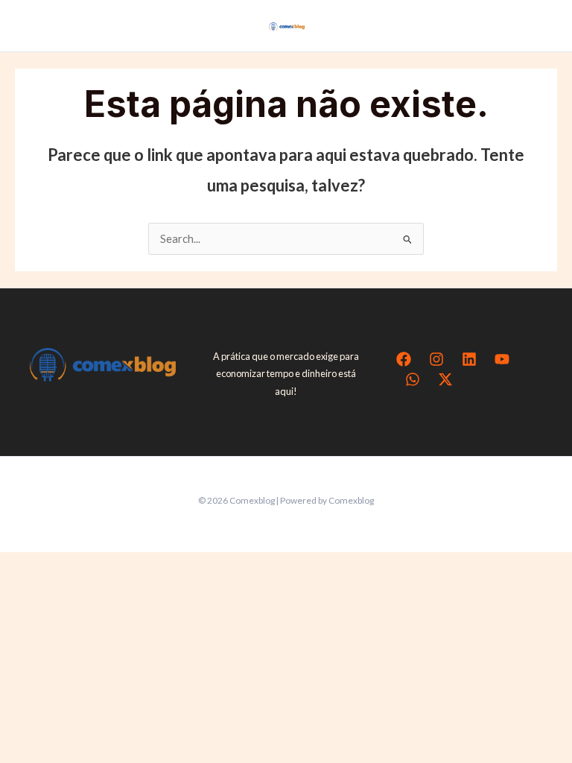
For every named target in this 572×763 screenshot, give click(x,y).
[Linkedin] (469, 359)
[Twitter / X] (445, 379)
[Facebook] (403, 359)
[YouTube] (502, 359)
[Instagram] (436, 359)
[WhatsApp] (412, 379)
